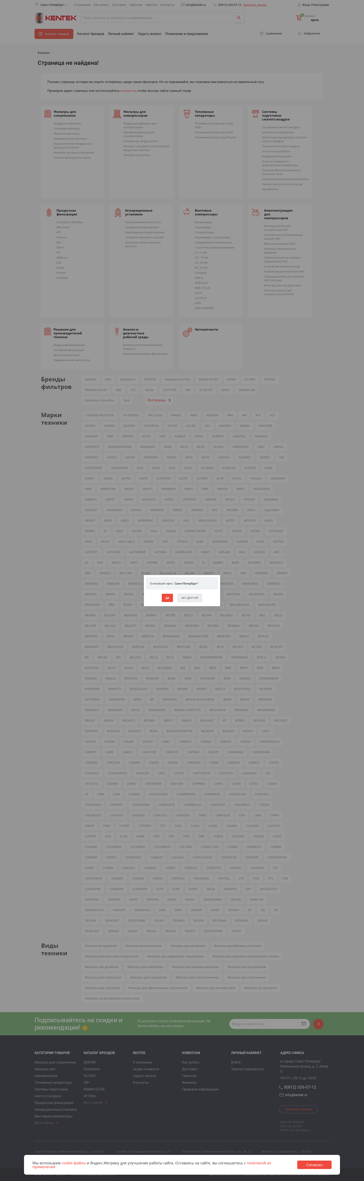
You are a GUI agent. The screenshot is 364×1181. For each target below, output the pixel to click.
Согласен (314, 1164)
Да (167, 598)
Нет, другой (189, 598)
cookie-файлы (74, 1162)
